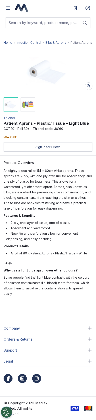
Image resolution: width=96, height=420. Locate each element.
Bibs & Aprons (56, 42)
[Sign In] (74, 8)
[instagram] (36, 378)
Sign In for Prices (48, 147)
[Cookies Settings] (6, 412)
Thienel (9, 118)
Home (8, 42)
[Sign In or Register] (87, 8)
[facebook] (8, 378)
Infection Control (29, 42)
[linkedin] (22, 378)
